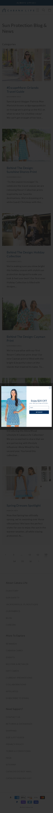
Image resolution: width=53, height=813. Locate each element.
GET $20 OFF (39, 412)
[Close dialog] (50, 388)
